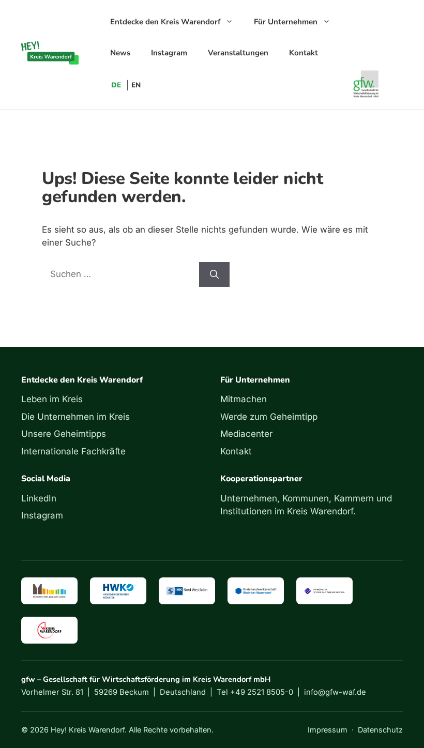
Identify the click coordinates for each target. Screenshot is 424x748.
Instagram (169, 53)
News (120, 53)
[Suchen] (214, 274)
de (116, 85)
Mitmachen (243, 399)
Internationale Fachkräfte (73, 451)
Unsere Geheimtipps (63, 434)
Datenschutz (380, 729)
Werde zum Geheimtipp (268, 416)
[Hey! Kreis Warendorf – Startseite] (50, 52)
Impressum (327, 729)
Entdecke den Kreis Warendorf (165, 22)
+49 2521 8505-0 (261, 692)
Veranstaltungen (238, 53)
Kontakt (303, 53)
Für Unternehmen (285, 22)
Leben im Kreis (52, 399)
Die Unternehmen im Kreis (75, 416)
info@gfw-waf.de (335, 692)
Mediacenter (246, 434)
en (136, 85)
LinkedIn (38, 498)
